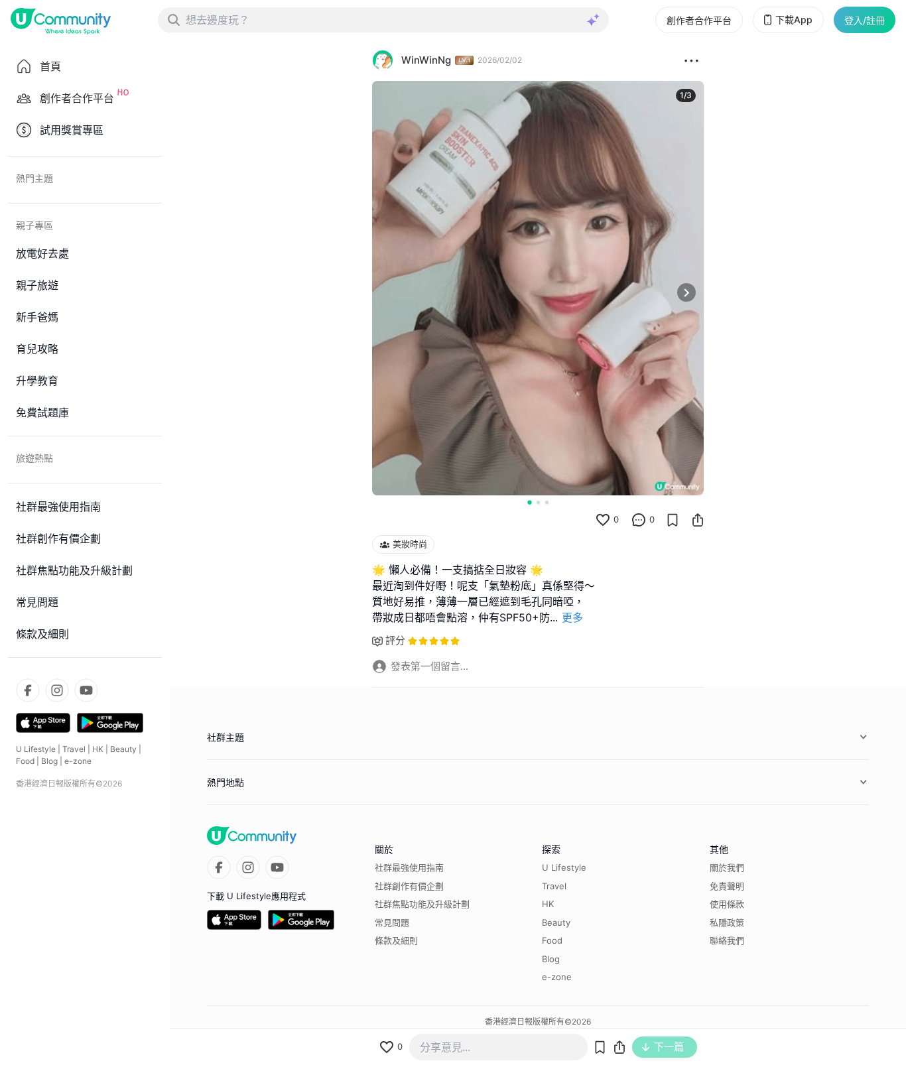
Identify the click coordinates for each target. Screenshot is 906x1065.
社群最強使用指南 (409, 867)
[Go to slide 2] (538, 502)
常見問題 (392, 922)
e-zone (78, 761)
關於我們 (727, 867)
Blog (49, 761)
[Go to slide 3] (547, 502)
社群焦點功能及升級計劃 (422, 904)
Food (25, 761)
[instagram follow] (57, 690)
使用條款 (727, 904)
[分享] (698, 520)
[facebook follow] (28, 690)
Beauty (123, 749)
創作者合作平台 (699, 20)
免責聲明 (727, 886)
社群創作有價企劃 (409, 886)
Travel (74, 749)
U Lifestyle (36, 749)
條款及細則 (396, 940)
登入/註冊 (864, 20)
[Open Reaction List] (691, 60)
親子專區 (34, 225)
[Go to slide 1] (529, 502)
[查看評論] (639, 520)
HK (97, 749)
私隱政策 (727, 922)
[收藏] (673, 520)
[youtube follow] (86, 690)
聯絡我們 (727, 940)
